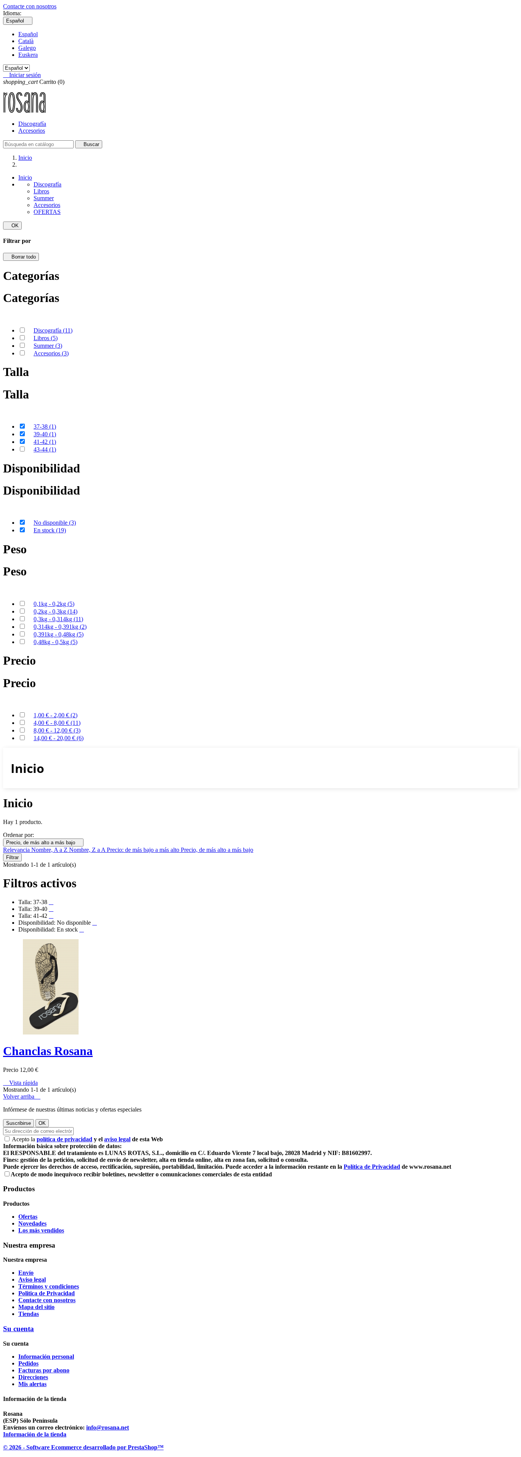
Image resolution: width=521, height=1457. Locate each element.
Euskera (28, 54)
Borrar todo (21, 257)
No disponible (55, 522)
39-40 (45, 434)
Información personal (46, 1356)
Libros (41, 191)
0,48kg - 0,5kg (55, 642)
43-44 (45, 449)
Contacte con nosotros (29, 6)
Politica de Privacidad (46, 1293)
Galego (27, 48)
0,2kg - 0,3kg (55, 611)
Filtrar (12, 857)
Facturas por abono (43, 1370)
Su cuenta (18, 1329)
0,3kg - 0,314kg (58, 619)
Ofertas (27, 1216)
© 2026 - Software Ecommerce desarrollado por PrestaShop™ (83, 1447)
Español (28, 34)
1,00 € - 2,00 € (55, 715)
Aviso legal (32, 1279)
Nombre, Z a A (88, 850)
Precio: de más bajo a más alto (144, 850)
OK (12, 225)
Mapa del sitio (36, 1307)
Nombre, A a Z (50, 850)
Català (26, 41)
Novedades (32, 1223)
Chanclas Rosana (48, 1051)
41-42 (45, 442)
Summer (44, 198)
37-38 (45, 426)
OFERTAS (47, 212)
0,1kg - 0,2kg (54, 604)
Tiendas (28, 1314)
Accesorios (31, 130)
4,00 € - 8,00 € (57, 723)
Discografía (32, 123)
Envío (26, 1272)
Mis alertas (32, 1384)
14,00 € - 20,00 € (59, 738)
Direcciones (33, 1377)
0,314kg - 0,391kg (60, 626)
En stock (50, 530)
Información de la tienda (34, 1434)
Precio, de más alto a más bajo (43, 842)
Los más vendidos (41, 1230)
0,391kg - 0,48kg (59, 634)
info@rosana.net (107, 1427)
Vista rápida (20, 1082)
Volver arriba (21, 1096)
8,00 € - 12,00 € (57, 730)
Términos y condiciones (48, 1286)
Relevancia (17, 850)
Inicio (25, 177)
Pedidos (28, 1363)
